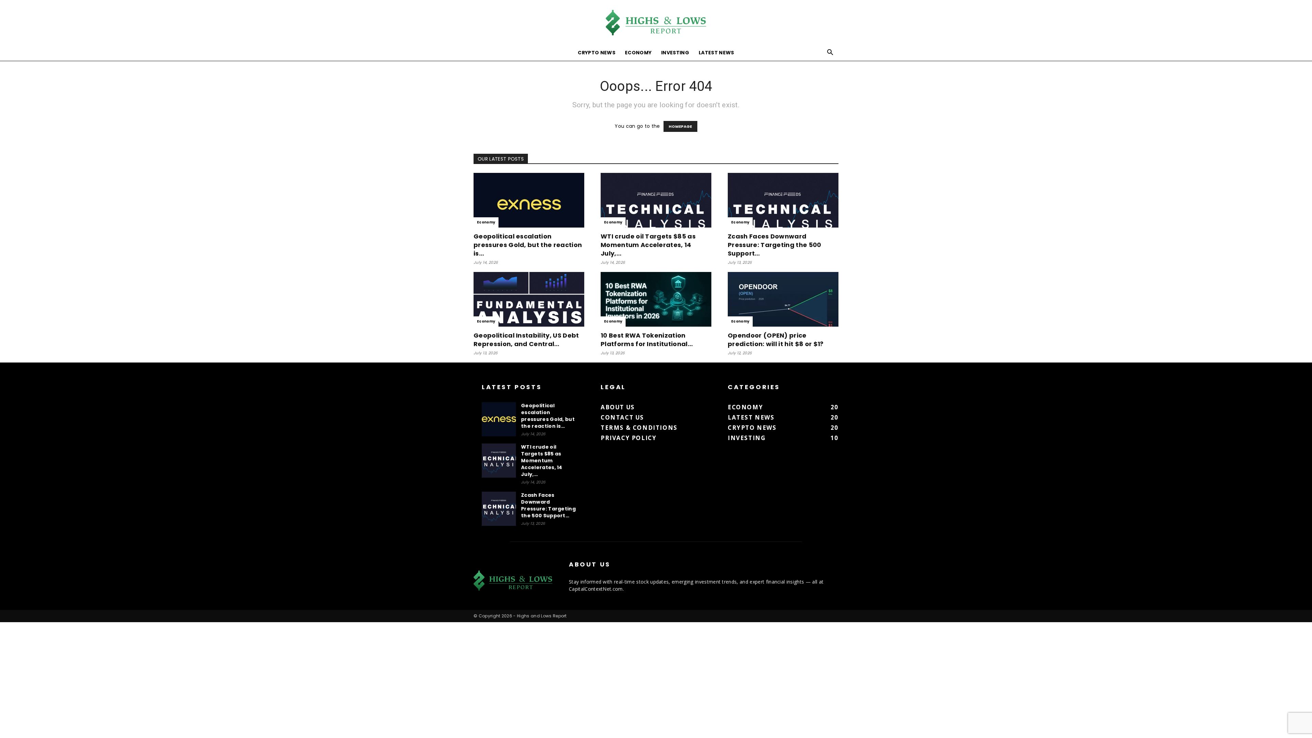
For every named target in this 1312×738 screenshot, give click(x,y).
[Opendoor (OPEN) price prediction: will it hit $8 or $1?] (783, 299)
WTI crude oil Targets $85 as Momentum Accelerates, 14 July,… (648, 245)
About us (618, 407)
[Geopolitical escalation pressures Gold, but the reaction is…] (529, 200)
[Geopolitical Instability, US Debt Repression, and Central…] (529, 299)
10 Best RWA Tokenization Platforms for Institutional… (647, 339)
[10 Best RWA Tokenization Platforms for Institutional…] (656, 299)
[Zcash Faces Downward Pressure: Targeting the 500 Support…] (783, 200)
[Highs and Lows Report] (656, 23)
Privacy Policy (628, 438)
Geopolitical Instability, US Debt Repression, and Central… (526, 339)
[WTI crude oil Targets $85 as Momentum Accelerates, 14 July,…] (656, 200)
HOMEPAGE (680, 126)
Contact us (622, 417)
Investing (675, 52)
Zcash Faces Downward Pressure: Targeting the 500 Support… (774, 245)
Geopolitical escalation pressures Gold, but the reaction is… (528, 245)
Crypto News (596, 52)
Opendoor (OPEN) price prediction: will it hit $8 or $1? (776, 339)
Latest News (716, 52)
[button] (830, 53)
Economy (638, 52)
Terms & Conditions (639, 428)
